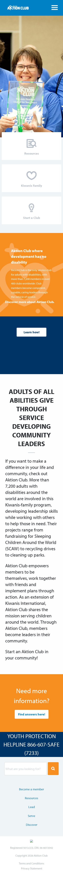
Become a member (31, 789)
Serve (31, 816)
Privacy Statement (31, 868)
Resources (31, 798)
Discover (31, 825)
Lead (31, 807)
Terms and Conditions (31, 863)
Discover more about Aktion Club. (29, 302)
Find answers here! (31, 714)
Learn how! (32, 332)
